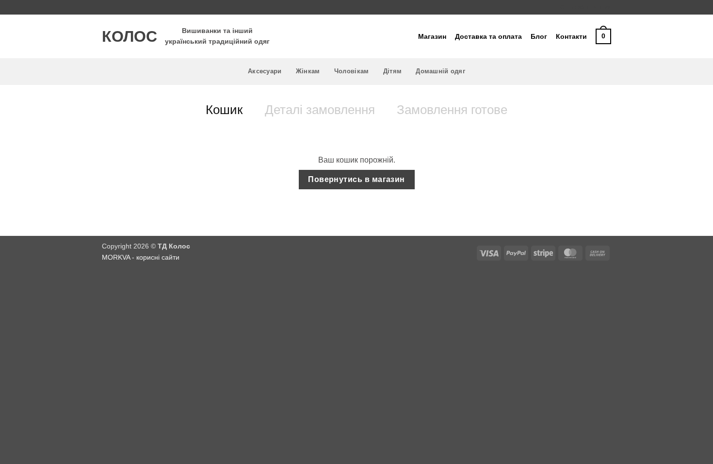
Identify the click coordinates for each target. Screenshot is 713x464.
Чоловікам (351, 71)
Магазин (432, 36)
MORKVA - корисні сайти (140, 257)
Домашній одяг (440, 71)
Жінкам (308, 71)
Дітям (392, 71)
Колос (126, 36)
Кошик (224, 109)
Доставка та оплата (488, 36)
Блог (539, 36)
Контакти (571, 36)
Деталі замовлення (320, 109)
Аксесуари (264, 71)
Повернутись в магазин (356, 179)
